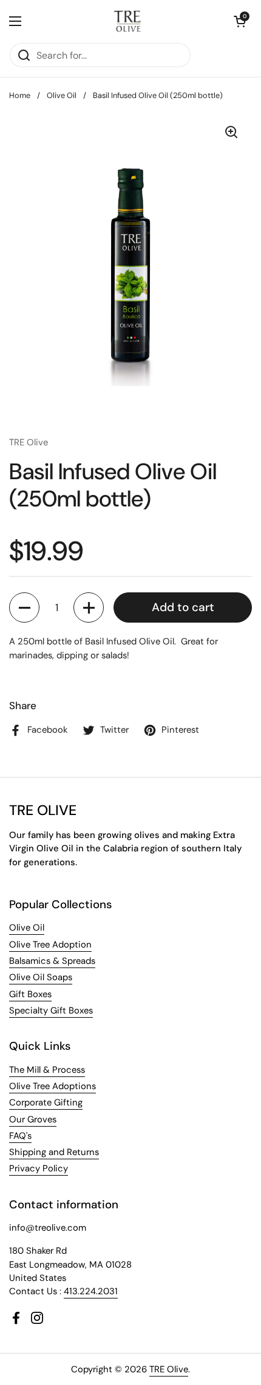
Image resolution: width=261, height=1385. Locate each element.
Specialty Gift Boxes (51, 1010)
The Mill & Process (47, 1070)
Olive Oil (61, 95)
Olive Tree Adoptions (52, 1086)
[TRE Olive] (127, 21)
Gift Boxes (30, 994)
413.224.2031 (91, 1291)
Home (19, 95)
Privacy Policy (38, 1168)
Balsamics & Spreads (52, 961)
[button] (240, 21)
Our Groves (32, 1119)
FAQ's (20, 1136)
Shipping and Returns (54, 1152)
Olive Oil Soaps (40, 977)
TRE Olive (168, 1369)
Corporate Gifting (46, 1102)
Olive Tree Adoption (50, 944)
